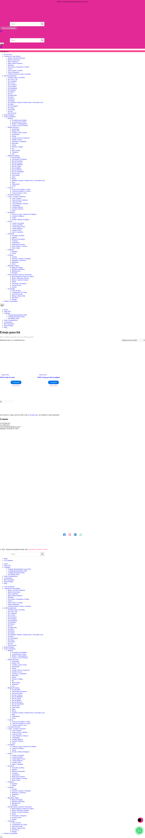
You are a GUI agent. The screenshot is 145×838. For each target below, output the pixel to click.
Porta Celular (16, 150)
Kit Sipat (10, 104)
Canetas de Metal (17, 225)
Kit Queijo (11, 100)
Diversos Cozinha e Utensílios (21, 258)
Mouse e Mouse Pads (18, 296)
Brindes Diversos (13, 127)
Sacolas (14, 287)
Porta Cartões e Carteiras (19, 246)
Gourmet (10, 255)
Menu (6, 559)
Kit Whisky (11, 109)
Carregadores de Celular (19, 292)
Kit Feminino (12, 90)
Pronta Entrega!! (9, 115)
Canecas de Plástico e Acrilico (21, 191)
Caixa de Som (16, 290)
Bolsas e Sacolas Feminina (20, 280)
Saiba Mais (16, 386)
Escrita (10, 221)
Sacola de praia (16, 285)
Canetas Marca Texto (18, 226)
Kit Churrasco (12, 84)
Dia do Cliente (16, 166)
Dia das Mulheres (17, 164)
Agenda (14, 237)
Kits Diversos (12, 113)
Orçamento (16, 382)
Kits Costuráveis (13, 61)
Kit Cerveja (11, 83)
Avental (14, 257)
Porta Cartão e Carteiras (15, 70)
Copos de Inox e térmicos (20, 200)
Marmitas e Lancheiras (19, 260)
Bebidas (10, 118)
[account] (1, 48)
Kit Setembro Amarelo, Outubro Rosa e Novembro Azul (25, 102)
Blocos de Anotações (18, 239)
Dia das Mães (16, 157)
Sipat (13, 182)
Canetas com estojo (18, 223)
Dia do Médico (16, 168)
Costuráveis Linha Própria (12, 56)
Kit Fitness (11, 92)
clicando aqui (33, 415)
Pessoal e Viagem (17, 147)
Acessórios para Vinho (19, 122)
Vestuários (15, 152)
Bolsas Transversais (14, 60)
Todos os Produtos (9, 116)
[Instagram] (70, 535)
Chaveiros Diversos (14, 195)
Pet (13, 148)
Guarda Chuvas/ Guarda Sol (20, 138)
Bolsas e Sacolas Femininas (16, 58)
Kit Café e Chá (12, 79)
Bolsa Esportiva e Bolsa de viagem (23, 276)
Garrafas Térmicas (17, 209)
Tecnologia (11, 289)
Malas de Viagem (17, 267)
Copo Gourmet (16, 198)
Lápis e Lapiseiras (17, 232)
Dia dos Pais (8, 54)
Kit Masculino (12, 95)
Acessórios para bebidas (19, 120)
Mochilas (11, 65)
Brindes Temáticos (13, 155)
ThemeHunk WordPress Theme (38, 549)
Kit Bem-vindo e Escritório (16, 77)
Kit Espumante (12, 88)
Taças (13, 211)
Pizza (13, 264)
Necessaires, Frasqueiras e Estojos (18, 67)
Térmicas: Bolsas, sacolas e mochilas (19, 74)
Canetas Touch (16, 230)
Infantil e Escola (17, 140)
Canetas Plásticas (17, 228)
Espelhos (14, 251)
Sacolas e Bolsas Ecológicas (20, 219)
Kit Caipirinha (12, 81)
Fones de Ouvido (17, 294)
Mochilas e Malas (13, 266)
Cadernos (15, 241)
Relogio (14, 299)
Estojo (14, 282)
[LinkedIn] (75, 535)
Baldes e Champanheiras (19, 124)
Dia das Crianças (17, 163)
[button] (139, 832)
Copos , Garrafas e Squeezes (17, 196)
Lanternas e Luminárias (19, 141)
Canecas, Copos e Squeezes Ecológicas (24, 214)
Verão (13, 186)
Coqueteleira (16, 205)
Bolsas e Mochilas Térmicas (20, 278)
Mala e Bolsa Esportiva (15, 63)
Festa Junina (16, 175)
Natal (13, 177)
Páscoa (14, 179)
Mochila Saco (16, 271)
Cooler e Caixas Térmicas (20, 125)
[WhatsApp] (81, 535)
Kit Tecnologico (13, 106)
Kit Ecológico (12, 86)
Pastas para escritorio (18, 244)
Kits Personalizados (10, 76)
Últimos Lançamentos (11, 301)
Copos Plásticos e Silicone (20, 203)
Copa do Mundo (9, 587)
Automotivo (15, 129)
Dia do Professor (17, 170)
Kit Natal (11, 97)
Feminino (11, 250)
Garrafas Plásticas (17, 207)
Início (2, 337)
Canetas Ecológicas (18, 216)
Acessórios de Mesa (18, 235)
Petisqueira (15, 262)
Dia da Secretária (17, 161)
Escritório (11, 234)
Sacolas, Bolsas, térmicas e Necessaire (20, 274)
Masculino (15, 143)
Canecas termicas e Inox (19, 193)
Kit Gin (10, 93)
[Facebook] (64, 535)
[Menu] (2, 43)
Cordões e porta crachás (19, 132)
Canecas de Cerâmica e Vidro (21, 189)
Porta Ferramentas (13, 72)
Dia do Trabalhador (18, 171)
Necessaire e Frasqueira (19, 283)
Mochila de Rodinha (18, 269)
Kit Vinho (11, 108)
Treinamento (16, 184)
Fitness (14, 136)
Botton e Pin (16, 131)
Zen (13, 154)
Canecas (10, 187)
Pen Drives (15, 297)
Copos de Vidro (17, 202)
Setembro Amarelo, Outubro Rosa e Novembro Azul (28, 180)
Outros (10, 69)
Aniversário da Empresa (19, 159)
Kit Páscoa (11, 99)
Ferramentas (15, 134)
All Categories (8, 560)
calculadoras (16, 242)
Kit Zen (10, 111)
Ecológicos (11, 212)
